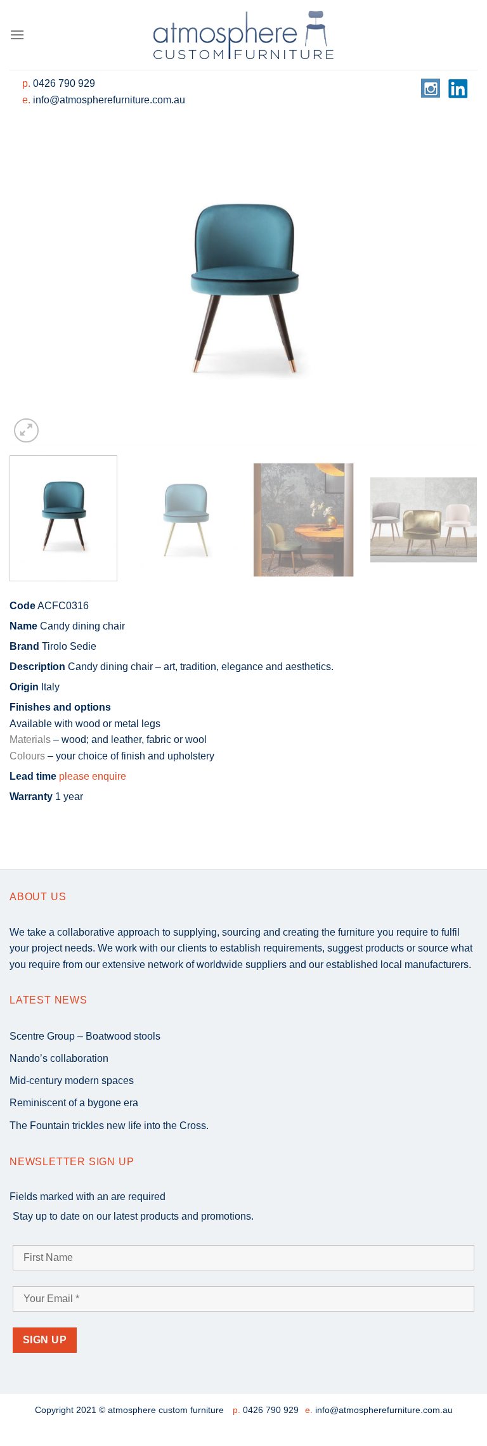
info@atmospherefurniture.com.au (109, 99)
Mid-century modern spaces (72, 1080)
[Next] (452, 290)
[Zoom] (26, 430)
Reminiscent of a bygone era (74, 1102)
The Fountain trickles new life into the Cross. (109, 1125)
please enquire (92, 776)
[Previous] (34, 290)
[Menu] (17, 34)
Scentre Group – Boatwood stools (85, 1036)
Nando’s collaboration (59, 1058)
